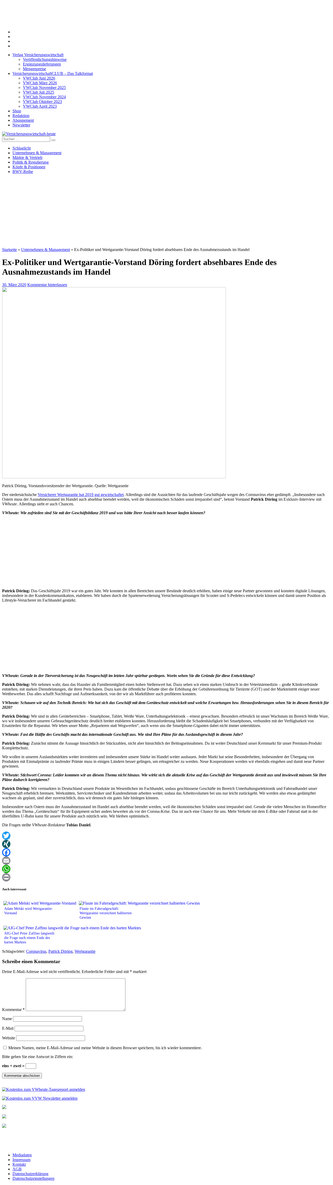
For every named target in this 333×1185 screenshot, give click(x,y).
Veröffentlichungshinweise (45, 59)
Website (8, 1038)
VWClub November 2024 (44, 97)
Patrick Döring (60, 951)
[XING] (166, 844)
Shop (16, 111)
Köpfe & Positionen (28, 167)
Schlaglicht (21, 148)
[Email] (166, 860)
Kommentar (13, 1009)
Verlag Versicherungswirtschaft (37, 55)
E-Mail (8, 1028)
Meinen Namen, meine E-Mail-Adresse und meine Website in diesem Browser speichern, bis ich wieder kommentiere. (105, 1048)
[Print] (166, 877)
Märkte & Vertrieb (27, 157)
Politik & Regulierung (30, 162)
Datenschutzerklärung (30, 1173)
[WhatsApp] (166, 869)
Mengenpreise (34, 69)
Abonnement (23, 120)
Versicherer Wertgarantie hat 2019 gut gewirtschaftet (81, 494)
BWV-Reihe (22, 171)
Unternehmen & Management (36, 153)
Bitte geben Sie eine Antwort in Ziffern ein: (37, 1056)
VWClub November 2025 (44, 87)
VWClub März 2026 (40, 83)
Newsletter (21, 125)
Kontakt (19, 1164)
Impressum (21, 1159)
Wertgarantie (85, 951)
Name (7, 1018)
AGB (17, 1169)
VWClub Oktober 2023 (42, 101)
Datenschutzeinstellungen (33, 1178)
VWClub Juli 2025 (38, 92)
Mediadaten (22, 1155)
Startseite (9, 249)
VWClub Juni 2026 (39, 78)
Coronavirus (36, 951)
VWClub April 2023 (40, 106)
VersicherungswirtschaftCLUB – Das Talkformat (52, 73)
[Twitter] (166, 836)
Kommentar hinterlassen (47, 284)
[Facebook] (166, 852)
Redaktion (20, 115)
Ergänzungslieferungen (42, 64)
